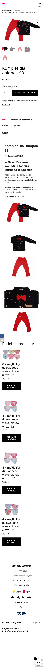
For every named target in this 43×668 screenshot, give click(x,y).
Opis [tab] (4, 120)
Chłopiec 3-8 (13, 100)
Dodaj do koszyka (25, 93)
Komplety (7, 12)
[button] (37, 22)
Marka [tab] (5, 125)
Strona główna (7, 11)
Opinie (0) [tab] (17, 125)
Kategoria (21, 100)
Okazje (14, 12)
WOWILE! (6, 104)
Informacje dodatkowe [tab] (21, 120)
